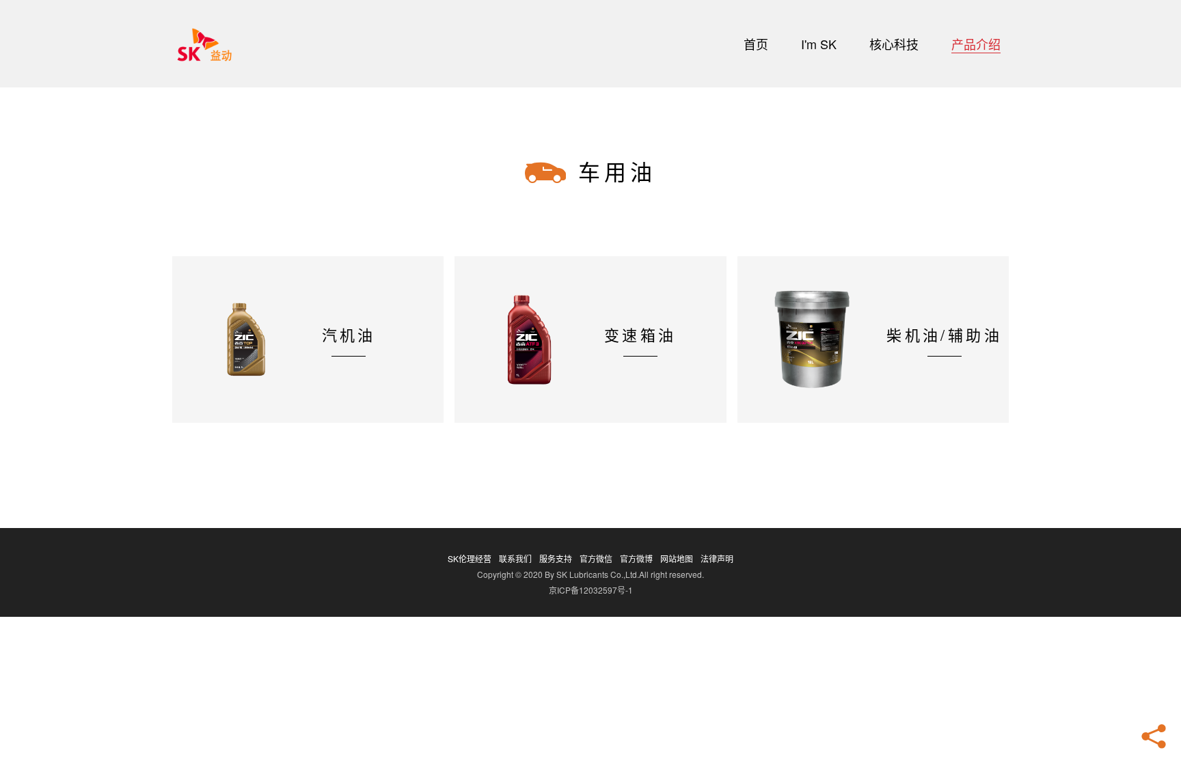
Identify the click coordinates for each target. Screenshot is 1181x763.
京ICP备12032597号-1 (591, 590)
